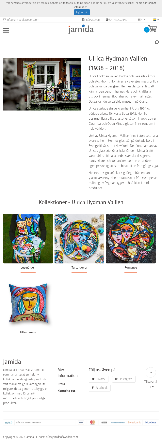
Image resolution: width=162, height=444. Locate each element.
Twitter (100, 379)
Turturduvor (79, 267)
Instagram (126, 379)
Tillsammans (28, 332)
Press (61, 384)
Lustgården (28, 267)
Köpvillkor (92, 20)
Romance (130, 267)
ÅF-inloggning (118, 20)
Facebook (101, 388)
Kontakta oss (66, 391)
